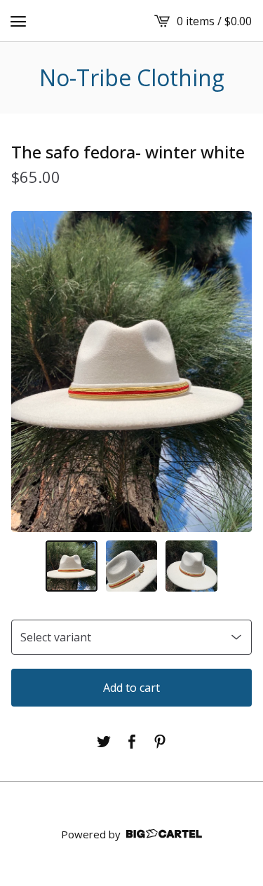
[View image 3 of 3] (191, 566)
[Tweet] (104, 742)
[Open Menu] (18, 21)
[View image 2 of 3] (132, 566)
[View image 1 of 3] (71, 566)
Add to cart (131, 687)
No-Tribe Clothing (131, 77)
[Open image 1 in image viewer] (131, 371)
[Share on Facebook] (132, 742)
